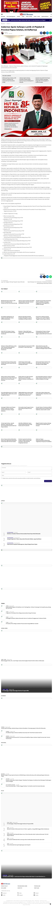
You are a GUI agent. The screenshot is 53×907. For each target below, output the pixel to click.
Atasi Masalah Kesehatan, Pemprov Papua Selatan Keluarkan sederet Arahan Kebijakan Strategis (44, 378)
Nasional (3, 742)
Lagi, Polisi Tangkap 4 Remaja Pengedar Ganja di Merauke (13, 281)
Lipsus (3, 500)
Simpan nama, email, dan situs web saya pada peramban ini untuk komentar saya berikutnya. (22, 478)
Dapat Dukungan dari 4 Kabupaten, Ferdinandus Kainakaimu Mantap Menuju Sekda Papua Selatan (40, 282)
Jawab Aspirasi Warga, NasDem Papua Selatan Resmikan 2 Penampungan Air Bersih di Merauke (23, 728)
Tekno (7, 605)
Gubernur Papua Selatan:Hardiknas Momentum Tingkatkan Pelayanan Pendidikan (43, 440)
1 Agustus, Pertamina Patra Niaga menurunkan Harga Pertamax (21, 613)
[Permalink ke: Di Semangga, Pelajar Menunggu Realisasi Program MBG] (26, 678)
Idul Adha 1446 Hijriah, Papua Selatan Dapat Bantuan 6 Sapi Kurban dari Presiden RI (25, 424)
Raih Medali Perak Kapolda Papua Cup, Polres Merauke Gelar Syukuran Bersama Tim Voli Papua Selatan (27, 835)
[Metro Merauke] (26, 14)
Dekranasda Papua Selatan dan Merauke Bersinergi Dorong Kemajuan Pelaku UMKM (43, 363)
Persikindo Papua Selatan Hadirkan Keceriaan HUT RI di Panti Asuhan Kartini (24, 732)
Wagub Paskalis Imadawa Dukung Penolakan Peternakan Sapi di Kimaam (43, 424)
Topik (7, 689)
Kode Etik (20, 888)
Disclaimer (3, 888)
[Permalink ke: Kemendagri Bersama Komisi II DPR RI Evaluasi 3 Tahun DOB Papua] (26, 340)
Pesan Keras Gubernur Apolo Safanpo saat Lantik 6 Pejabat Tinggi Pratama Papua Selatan (43, 318)
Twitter (20, 893)
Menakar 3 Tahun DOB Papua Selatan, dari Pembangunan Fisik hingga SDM (25, 332)
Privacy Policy (4, 886)
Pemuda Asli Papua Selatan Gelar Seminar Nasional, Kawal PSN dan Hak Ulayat (8, 363)
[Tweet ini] (44, 33)
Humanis (3, 695)
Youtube (36, 895)
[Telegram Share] (47, 33)
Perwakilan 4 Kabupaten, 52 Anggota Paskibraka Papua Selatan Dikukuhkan (7, 318)
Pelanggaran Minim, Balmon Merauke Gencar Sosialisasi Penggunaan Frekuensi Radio (26, 618)
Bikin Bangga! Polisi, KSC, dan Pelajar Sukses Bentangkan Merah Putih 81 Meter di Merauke (22, 660)
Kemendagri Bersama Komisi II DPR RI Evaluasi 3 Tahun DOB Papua (26, 346)
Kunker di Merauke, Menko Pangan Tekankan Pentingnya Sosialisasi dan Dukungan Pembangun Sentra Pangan (28, 781)
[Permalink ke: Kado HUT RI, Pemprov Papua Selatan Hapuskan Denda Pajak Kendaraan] (9, 325)
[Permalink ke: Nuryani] (2, 32)
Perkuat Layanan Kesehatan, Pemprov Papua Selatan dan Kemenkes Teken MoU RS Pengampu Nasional (25, 440)
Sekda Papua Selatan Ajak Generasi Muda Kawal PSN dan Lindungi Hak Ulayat (25, 363)
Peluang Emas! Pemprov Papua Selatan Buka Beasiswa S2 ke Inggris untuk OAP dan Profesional (44, 332)
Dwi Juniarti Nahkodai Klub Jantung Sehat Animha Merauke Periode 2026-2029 (25, 839)
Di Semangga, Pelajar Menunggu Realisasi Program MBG (15, 690)
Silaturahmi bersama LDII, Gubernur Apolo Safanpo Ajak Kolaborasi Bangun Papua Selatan (43, 347)
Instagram (21, 895)
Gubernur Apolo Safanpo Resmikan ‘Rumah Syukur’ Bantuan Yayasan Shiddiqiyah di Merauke (26, 302)
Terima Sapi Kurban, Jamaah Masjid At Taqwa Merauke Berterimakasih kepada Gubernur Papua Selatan (8, 425)
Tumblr (4, 895)
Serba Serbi (4, 628)
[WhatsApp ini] (50, 33)
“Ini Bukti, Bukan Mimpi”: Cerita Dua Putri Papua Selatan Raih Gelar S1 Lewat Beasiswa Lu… (24, 876)
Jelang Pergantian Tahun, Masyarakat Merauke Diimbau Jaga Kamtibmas (24, 539)
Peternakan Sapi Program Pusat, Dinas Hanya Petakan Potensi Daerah (26, 408)
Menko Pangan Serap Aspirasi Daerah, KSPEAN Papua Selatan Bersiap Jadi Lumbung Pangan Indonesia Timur (25, 775)
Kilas (4, 689)
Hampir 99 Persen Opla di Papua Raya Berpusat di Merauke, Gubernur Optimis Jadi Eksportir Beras (25, 378)
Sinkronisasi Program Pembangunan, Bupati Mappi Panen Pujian (22, 544)
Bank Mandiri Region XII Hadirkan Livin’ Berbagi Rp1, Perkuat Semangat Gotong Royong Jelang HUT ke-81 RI (28, 607)
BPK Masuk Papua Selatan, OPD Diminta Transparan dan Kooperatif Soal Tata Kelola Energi (9, 302)
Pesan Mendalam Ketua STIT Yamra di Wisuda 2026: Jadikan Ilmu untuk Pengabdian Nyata (9, 394)
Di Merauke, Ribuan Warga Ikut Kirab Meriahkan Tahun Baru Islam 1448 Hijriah (43, 394)
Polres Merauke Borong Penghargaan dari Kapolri (18, 844)
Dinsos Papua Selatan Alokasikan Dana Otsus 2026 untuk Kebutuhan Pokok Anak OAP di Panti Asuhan (9, 440)
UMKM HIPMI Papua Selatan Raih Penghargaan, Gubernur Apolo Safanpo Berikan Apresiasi (25, 394)
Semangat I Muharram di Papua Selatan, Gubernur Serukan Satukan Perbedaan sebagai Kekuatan (8, 409)
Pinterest (36, 893)
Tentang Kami (37, 886)
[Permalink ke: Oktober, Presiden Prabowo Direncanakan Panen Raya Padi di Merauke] (26, 516)
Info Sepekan (8, 784)
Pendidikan (5, 875)
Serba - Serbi (3, 659)
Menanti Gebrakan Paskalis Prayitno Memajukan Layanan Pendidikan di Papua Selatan (25, 318)
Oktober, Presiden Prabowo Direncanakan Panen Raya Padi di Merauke (23, 533)
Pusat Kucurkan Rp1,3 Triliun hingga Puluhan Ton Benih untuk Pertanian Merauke (25, 786)
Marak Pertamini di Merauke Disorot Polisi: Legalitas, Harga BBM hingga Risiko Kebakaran (28, 829)
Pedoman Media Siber (22, 886)
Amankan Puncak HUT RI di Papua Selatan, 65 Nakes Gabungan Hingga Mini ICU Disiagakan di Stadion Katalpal (43, 302)
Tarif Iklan (36, 888)
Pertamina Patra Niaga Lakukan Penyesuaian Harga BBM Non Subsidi (22, 623)
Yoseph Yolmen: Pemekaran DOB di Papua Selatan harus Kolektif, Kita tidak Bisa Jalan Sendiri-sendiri (44, 408)
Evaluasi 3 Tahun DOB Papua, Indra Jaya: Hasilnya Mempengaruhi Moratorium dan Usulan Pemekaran (9, 347)
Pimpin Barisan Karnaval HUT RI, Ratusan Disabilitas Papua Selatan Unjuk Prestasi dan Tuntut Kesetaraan (28, 738)
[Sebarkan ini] (41, 33)
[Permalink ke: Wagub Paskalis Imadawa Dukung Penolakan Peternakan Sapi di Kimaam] (44, 417)
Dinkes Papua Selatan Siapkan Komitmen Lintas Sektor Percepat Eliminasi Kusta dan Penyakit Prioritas (9, 378)
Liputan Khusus (10, 532)
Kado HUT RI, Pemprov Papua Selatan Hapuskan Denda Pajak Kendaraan (8, 332)
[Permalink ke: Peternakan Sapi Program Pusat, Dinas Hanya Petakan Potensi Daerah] (26, 401)
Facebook (4, 893)
